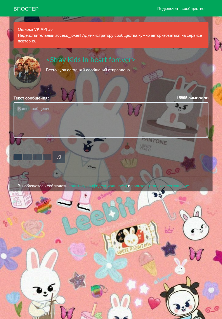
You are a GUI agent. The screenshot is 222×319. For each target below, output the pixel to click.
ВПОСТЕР (26, 8)
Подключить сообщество (180, 8)
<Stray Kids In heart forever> (91, 60)
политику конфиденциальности (97, 185)
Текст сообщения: (31, 98)
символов (192, 98)
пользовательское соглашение (160, 185)
